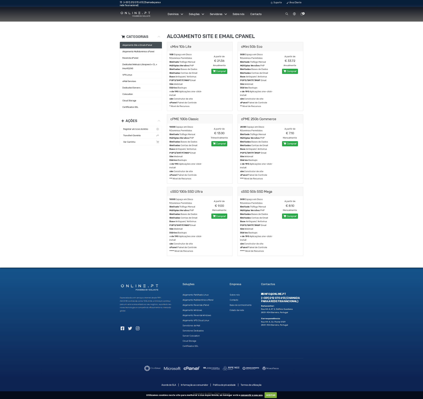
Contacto (256, 14)
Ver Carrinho (128, 142)
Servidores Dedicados (193, 330)
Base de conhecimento (241, 305)
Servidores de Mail (191, 325)
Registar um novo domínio (135, 129)
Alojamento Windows (192, 310)
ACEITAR (270, 395)
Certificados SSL (130, 107)
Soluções (194, 14)
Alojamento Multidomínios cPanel (198, 300)
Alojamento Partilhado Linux (196, 295)
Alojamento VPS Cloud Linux (196, 320)
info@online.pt (275, 294)
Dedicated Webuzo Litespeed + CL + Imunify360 (139, 66)
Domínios (173, 14)
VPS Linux (127, 75)
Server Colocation (191, 336)
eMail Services (129, 81)
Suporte (277, 2)
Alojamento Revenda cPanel (196, 305)
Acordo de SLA (168, 385)
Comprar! (221, 71)
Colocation (127, 94)
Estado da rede (237, 310)
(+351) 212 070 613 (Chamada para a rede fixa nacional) (280, 299)
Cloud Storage (129, 100)
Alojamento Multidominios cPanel (138, 51)
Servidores (216, 14)
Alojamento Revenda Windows (197, 315)
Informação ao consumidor (194, 385)
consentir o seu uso (251, 395)
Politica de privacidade (224, 385)
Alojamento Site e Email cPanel (137, 45)
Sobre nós (238, 14)
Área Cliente (295, 2)
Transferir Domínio (131, 135)
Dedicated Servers (131, 87)
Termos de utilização (251, 385)
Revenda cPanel (130, 58)
